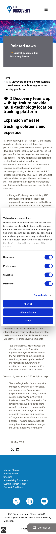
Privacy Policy (10, 473)
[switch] (49, 266)
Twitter (12, 452)
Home (6, 77)
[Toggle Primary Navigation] (46, 9)
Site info (7, 477)
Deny (28, 320)
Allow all (28, 304)
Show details (40, 295)
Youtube (48, 501)
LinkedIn (17, 452)
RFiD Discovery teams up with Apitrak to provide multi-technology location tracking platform (26, 85)
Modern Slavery (11, 470)
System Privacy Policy (14, 483)
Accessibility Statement (15, 480)
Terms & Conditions (13, 487)
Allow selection (28, 312)
